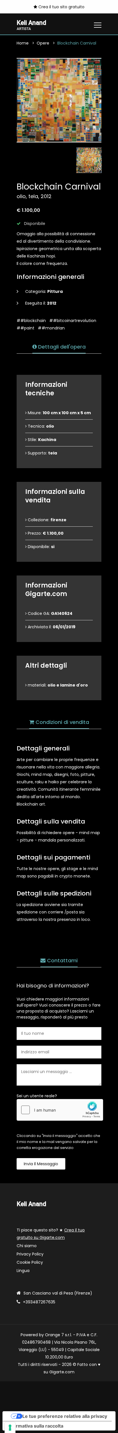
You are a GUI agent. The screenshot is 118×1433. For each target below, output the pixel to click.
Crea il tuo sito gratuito (60, 7)
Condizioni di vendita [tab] (61, 722)
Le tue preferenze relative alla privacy (64, 1416)
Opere (43, 43)
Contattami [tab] (62, 960)
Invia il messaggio (41, 1164)
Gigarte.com (61, 1372)
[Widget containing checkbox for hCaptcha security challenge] (60, 1110)
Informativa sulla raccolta (35, 1426)
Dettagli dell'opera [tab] (61, 346)
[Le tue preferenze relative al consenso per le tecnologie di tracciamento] (10, 1427)
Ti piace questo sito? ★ (51, 1233)
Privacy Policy (30, 1254)
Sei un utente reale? (37, 1096)
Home (23, 43)
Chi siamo (27, 1246)
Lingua (23, 1270)
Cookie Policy (30, 1262)
